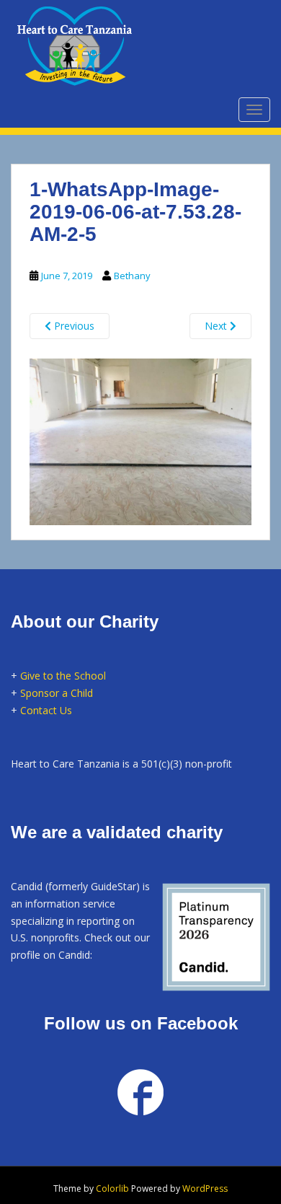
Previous (72, 326)
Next (217, 326)
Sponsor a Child (56, 693)
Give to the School (63, 675)
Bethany (132, 275)
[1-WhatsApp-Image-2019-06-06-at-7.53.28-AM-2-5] (140, 439)
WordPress (205, 1188)
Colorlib (112, 1188)
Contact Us (46, 710)
